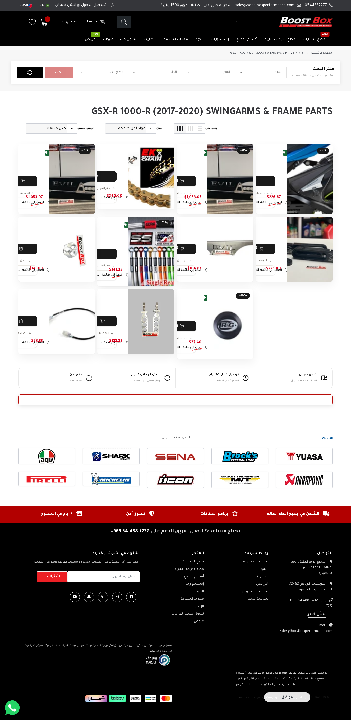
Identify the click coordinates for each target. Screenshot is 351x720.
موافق (287, 698)
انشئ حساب (65, 5)
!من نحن (262, 584)
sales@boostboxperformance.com (264, 6)
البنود (264, 569)
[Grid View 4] (180, 128)
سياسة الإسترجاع (255, 591)
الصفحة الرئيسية (322, 53)
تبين (159, 128)
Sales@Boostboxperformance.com (306, 631)
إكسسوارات (220, 39)
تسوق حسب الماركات (119, 39)
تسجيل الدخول (93, 5)
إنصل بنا (262, 577)
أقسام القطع (247, 39)
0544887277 (316, 6)
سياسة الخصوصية (254, 562)
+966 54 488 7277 (129, 531)
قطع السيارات (314, 39)
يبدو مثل (211, 128)
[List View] (200, 128)
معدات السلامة (176, 39)
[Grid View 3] (190, 128)
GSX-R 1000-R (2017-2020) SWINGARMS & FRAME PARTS (267, 53)
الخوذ (199, 39)
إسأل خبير (317, 615)
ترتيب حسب (85, 128)
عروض (90, 39)
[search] (124, 22)
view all (327, 438)
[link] (310, 179)
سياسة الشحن (257, 599)
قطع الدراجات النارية (280, 39)
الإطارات (150, 39)
